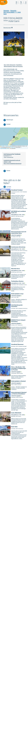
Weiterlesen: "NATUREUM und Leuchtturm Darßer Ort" (14, 220)
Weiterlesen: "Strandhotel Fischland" (14, 199)
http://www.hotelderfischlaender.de (12, 163)
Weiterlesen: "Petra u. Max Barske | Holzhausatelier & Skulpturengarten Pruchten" (14, 373)
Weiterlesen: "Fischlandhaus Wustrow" (14, 286)
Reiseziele (13, 10)
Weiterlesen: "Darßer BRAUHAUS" (14, 418)
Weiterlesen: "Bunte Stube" (14, 432)
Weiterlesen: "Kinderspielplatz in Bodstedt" (14, 385)
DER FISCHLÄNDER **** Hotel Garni (12, 13)
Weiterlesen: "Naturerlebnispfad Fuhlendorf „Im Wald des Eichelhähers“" (14, 401)
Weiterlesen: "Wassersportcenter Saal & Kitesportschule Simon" (14, 238)
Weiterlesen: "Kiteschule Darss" (14, 273)
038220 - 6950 (7, 162)
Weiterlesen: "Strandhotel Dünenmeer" (14, 354)
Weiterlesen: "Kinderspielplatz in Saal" (14, 298)
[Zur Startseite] (4, 3)
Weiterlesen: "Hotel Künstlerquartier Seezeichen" (14, 311)
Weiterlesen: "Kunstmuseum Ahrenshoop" (14, 256)
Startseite (6, 10)
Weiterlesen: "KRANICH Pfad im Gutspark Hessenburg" (14, 331)
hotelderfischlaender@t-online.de (12, 160)
